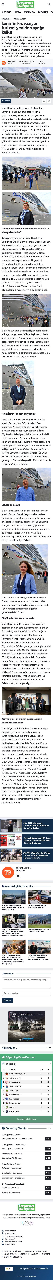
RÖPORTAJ (42, 12)
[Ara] (49, 4)
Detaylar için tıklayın (26, 1119)
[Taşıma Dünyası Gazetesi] (25, 4)
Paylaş (7, 101)
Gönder (7, 1000)
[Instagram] (31, 1223)
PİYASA (17, 12)
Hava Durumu (10, 1231)
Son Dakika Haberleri (13, 1242)
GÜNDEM (6, 12)
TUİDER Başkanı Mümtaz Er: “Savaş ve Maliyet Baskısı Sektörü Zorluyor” (39, 957)
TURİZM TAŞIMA (19, 19)
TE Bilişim (20, 871)
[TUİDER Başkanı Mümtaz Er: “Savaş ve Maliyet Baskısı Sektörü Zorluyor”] (39, 947)
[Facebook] (22, 1223)
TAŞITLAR (34, 1254)
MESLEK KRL (17, 1257)
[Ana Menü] (3, 4)
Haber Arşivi (10, 1244)
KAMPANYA (29, 12)
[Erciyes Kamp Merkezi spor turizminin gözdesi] (39, 921)
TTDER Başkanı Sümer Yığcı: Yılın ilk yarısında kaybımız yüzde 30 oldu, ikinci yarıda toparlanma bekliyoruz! (13, 960)
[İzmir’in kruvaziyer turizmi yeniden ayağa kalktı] (26, 82)
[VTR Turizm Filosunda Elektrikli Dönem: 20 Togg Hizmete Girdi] (14, 897)
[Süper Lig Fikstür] (50, 1128)
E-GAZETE (46, 1254)
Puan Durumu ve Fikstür (14, 1236)
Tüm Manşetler (11, 1239)
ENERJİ (6, 1257)
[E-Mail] (18, 876)
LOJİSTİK (23, 1254)
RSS (10, 1269)
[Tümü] (50, 1048)
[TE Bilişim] (8, 872)
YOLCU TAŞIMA (10, 1254)
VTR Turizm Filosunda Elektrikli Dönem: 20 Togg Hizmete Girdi (13, 907)
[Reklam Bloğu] (26, 1027)
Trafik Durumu (10, 1233)
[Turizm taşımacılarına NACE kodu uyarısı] (39, 897)
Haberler (5, 19)
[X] (27, 1223)
